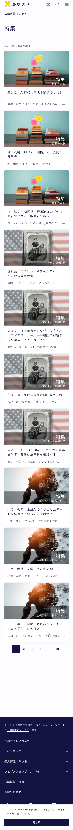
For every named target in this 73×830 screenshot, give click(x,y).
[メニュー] (66, 4)
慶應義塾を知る (23, 725)
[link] (5, 649)
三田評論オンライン (18, 730)
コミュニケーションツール (50, 725)
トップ (8, 725)
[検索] (57, 4)
